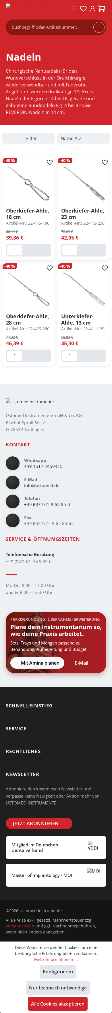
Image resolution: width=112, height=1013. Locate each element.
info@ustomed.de (41, 485)
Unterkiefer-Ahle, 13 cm (77, 319)
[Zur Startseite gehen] (34, 8)
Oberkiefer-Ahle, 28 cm (27, 319)
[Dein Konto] (92, 9)
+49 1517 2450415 (43, 466)
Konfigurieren (58, 971)
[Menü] (74, 9)
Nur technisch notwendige (58, 988)
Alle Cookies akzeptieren (57, 1004)
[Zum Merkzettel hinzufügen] (50, 162)
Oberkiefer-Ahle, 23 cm (82, 213)
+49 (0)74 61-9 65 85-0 (47, 504)
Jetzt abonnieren (36, 823)
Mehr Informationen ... (56, 959)
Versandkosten (20, 926)
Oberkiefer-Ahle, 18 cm (27, 213)
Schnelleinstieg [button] (29, 705)
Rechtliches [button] (23, 751)
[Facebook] (80, 910)
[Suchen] (98, 27)
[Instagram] (71, 910)
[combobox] (52, 27)
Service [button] (16, 728)
